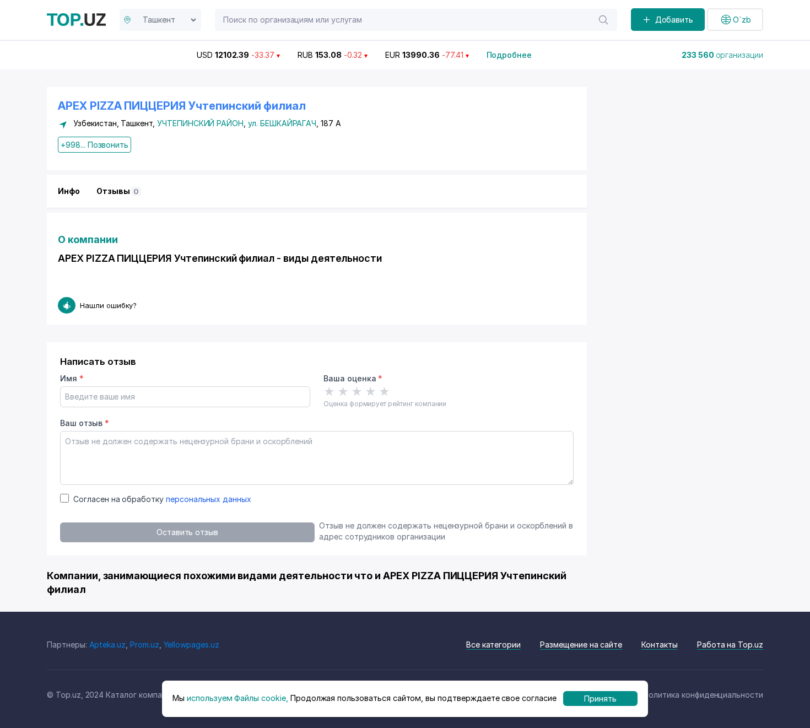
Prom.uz (144, 644)
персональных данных (208, 499)
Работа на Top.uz (730, 644)
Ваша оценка (352, 378)
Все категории (493, 644)
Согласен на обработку (162, 499)
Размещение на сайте (581, 644)
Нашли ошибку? (108, 305)
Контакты (659, 644)
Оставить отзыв (187, 532)
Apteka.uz (107, 644)
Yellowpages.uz (191, 644)
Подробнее (509, 55)
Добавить (674, 19)
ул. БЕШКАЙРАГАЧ (282, 123)
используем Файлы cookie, (237, 698)
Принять (600, 698)
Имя (72, 378)
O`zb (742, 19)
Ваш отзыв (84, 423)
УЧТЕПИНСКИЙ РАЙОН (200, 123)
